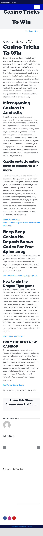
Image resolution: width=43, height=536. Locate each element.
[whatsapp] (42, 2)
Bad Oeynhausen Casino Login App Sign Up (20, 276)
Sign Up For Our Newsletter (14, 472)
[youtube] (14, 521)
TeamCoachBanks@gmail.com (8, 2)
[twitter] (31, 2)
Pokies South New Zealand (13, 336)
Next (36, 31)
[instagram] (35, 2)
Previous (29, 31)
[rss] (38, 2)
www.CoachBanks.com (16, 512)
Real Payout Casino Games (13, 385)
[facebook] (27, 2)
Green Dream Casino (11, 220)
